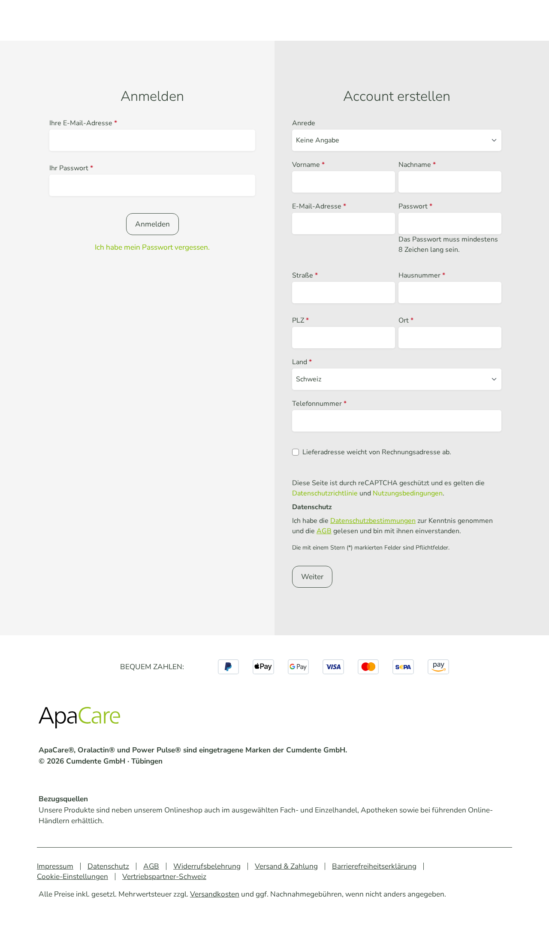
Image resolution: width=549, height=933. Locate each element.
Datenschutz (108, 866)
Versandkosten (214, 894)
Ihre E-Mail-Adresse (83, 123)
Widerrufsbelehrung (207, 866)
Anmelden (152, 224)
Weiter (312, 577)
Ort (405, 320)
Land (302, 362)
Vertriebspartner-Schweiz (164, 876)
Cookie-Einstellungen (72, 876)
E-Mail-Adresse (319, 206)
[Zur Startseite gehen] (81, 719)
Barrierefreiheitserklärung (374, 866)
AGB (324, 531)
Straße (305, 275)
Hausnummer (421, 275)
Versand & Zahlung (286, 866)
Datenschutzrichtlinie (325, 493)
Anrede (303, 123)
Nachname (417, 164)
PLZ (300, 320)
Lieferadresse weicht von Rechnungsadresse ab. (376, 452)
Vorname (308, 164)
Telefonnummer (319, 403)
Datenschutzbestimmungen (373, 520)
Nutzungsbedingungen (408, 493)
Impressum (55, 866)
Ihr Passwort (71, 168)
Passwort (415, 206)
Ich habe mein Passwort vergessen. (152, 247)
